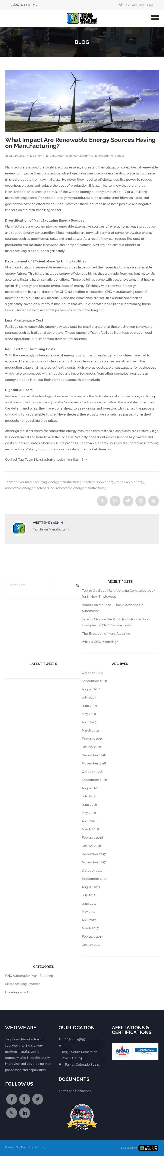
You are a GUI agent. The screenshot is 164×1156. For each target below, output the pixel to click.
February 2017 (92, 937)
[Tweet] (128, 501)
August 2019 (91, 689)
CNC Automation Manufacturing (71, 155)
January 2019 (91, 747)
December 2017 (94, 854)
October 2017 (92, 871)
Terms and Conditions (75, 1091)
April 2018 (89, 821)
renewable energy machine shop (30, 488)
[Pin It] (140, 501)
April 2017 (89, 920)
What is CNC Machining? (100, 642)
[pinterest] (11, 1112)
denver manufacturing (30, 482)
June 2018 (89, 805)
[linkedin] (24, 1112)
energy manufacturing (64, 482)
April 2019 (89, 722)
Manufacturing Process (109, 155)
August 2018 (91, 788)
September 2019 (94, 681)
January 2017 (91, 945)
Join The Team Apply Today (136, 4)
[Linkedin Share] (153, 501)
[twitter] (37, 1099)
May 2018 (89, 813)
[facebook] (11, 1099)
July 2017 (88, 895)
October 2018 (92, 772)
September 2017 (94, 879)
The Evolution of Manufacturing (106, 634)
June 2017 (89, 904)
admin (37, 155)
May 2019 (89, 714)
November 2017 (94, 862)
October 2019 (92, 673)
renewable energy (130, 482)
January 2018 (91, 846)
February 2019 (92, 739)
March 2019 (90, 730)
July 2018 (89, 796)
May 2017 (89, 912)
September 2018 (94, 780)
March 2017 (90, 928)
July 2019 (89, 697)
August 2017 (91, 887)
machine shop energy (99, 482)
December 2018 (94, 755)
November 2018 (94, 763)
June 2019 (89, 706)
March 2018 (90, 829)
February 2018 (92, 838)
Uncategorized (16, 992)
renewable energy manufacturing (81, 488)
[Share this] (102, 501)
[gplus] (24, 1099)
